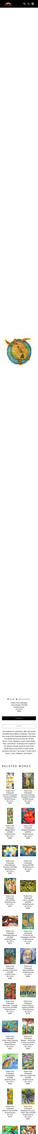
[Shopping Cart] (28, 4)
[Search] (24, 4)
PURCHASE (19, 718)
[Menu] (33, 4)
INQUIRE (19, 726)
